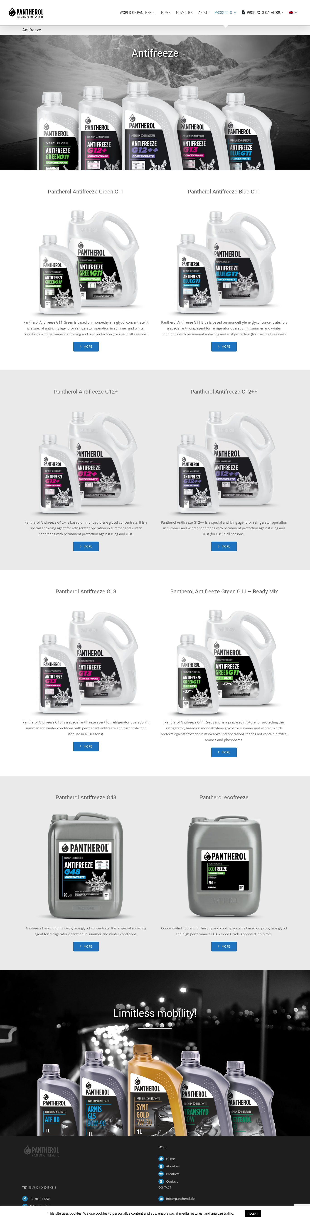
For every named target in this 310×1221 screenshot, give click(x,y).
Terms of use (40, 1198)
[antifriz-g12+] (86, 402)
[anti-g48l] (86, 808)
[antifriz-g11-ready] (224, 602)
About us (173, 1166)
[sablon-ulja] (224, 808)
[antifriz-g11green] (86, 202)
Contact (172, 1181)
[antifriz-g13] (86, 602)
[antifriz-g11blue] (224, 202)
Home (170, 1159)
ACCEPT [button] (253, 1213)
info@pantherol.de (180, 1198)
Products (173, 1174)
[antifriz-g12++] (224, 402)
